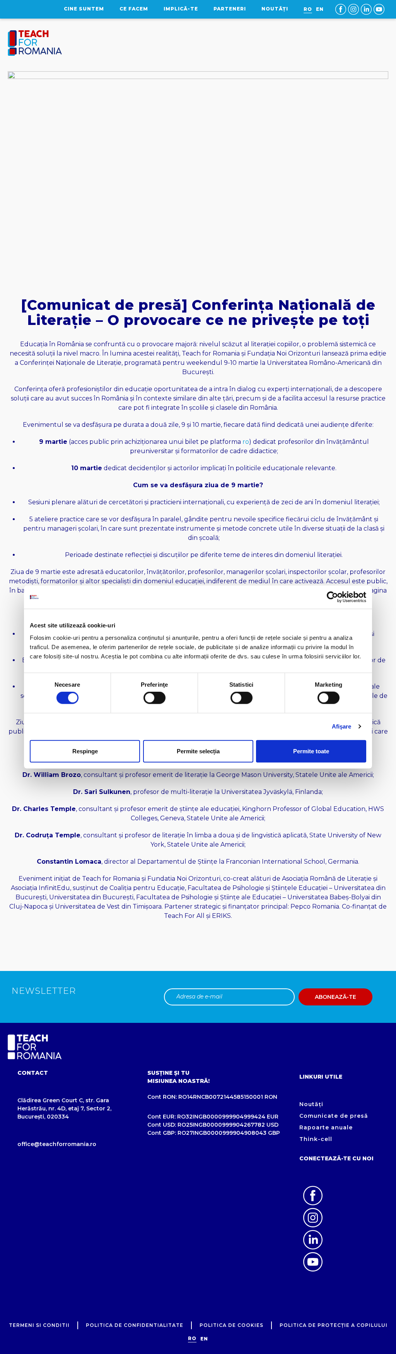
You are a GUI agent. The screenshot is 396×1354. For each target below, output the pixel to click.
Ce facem (133, 9)
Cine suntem (84, 9)
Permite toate (311, 750)
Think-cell (315, 1139)
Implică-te (181, 9)
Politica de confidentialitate (134, 1325)
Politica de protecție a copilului (333, 1325)
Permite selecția (198, 750)
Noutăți (274, 9)
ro (245, 441)
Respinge (85, 750)
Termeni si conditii (39, 1325)
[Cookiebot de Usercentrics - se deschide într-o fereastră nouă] (332, 597)
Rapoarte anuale (326, 1127)
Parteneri (229, 9)
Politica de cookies (231, 1325)
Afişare (342, 726)
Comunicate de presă (333, 1115)
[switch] (154, 698)
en (320, 9)
